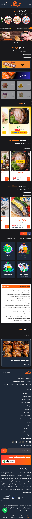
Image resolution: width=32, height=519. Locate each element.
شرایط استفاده (27, 413)
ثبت (4, 451)
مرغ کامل (19, 127)
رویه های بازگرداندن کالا (25, 403)
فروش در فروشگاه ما (26, 429)
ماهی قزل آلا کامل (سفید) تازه (20, 220)
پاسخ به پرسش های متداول (24, 419)
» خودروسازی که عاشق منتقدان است (23, 299)
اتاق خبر (29, 426)
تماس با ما (28, 435)
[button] (3, 166)
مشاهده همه (27, 56)
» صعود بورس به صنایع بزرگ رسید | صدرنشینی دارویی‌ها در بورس (17, 305)
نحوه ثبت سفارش (27, 393)
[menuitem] (16, 393)
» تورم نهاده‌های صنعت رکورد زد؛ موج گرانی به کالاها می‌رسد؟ (18, 294)
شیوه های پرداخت (26, 400)
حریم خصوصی (27, 409)
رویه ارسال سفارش (27, 396)
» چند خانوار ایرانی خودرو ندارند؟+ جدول (22, 320)
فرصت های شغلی (27, 432)
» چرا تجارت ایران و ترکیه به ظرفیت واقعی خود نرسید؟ (19, 296)
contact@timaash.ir (18, 382)
